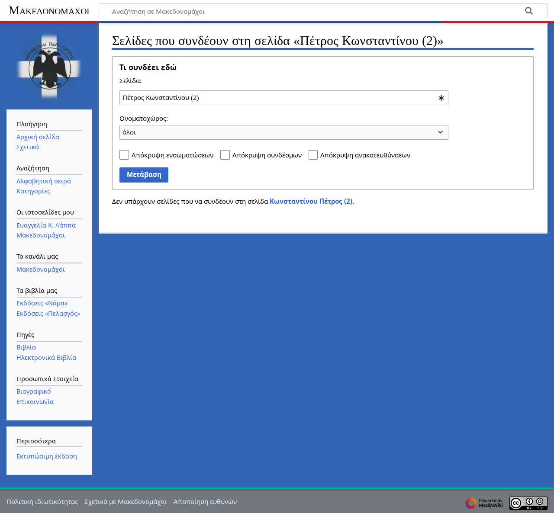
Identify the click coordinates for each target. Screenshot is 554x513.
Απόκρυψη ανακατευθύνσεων (365, 155)
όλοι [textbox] (129, 132)
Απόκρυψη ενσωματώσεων (172, 155)
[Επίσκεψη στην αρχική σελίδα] (49, 65)
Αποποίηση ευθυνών (205, 501)
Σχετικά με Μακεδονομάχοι (125, 501)
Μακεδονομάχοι (49, 10)
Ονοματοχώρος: (143, 118)
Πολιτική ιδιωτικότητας (42, 501)
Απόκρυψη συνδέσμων (267, 155)
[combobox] (283, 97)
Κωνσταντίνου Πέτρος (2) (311, 201)
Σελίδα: (130, 80)
